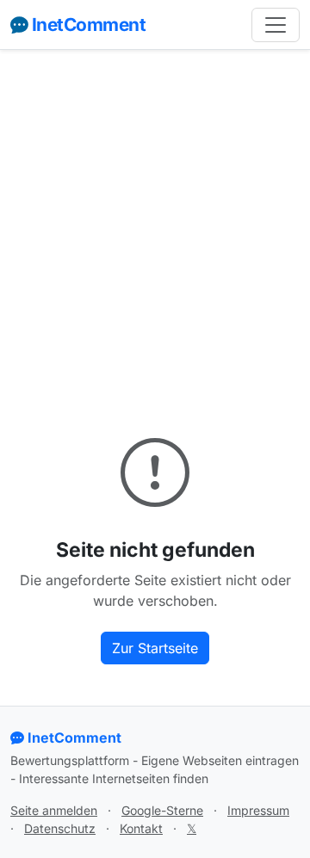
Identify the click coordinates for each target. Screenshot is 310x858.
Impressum (258, 810)
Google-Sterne (162, 810)
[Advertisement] (155, 225)
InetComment (89, 24)
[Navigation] (275, 25)
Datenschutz (60, 828)
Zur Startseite (155, 648)
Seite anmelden (53, 810)
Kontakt (141, 828)
